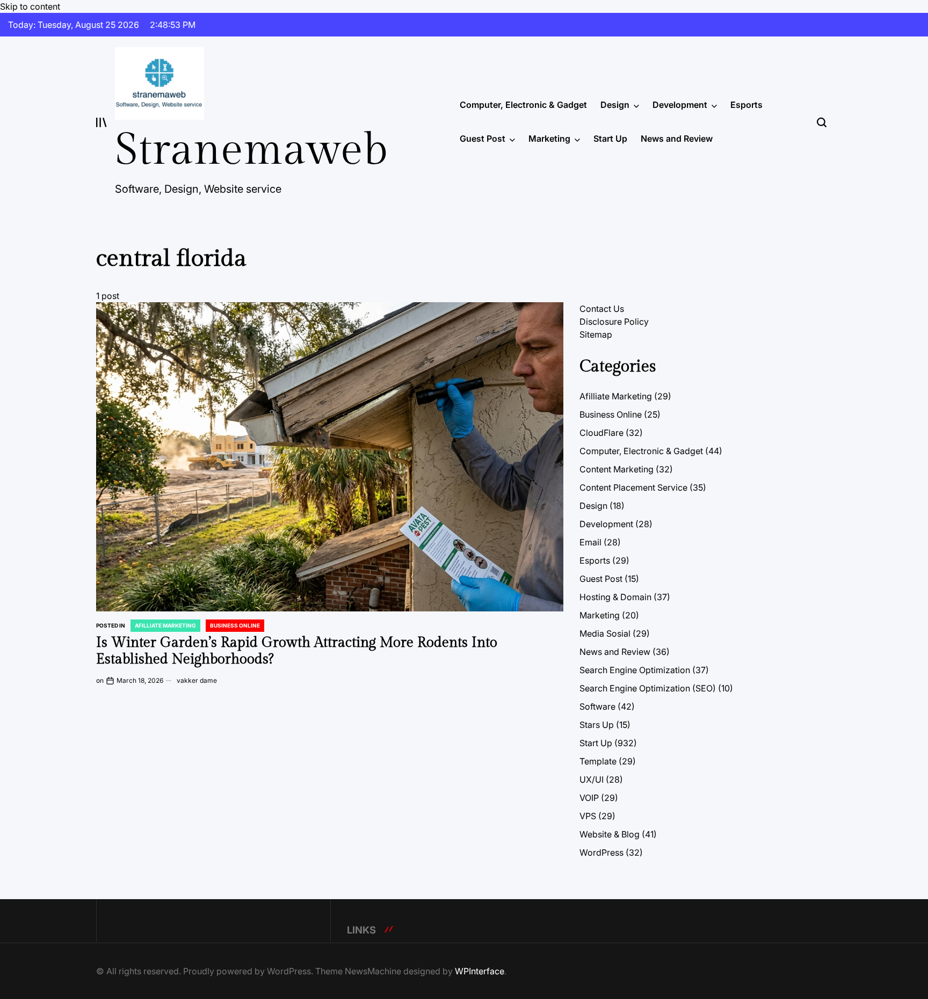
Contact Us (601, 308)
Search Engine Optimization (634, 670)
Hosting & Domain (615, 597)
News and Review (677, 138)
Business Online (235, 625)
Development (680, 104)
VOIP (589, 797)
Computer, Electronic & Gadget (523, 104)
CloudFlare (601, 432)
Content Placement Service (633, 487)
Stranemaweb (251, 150)
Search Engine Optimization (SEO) (647, 688)
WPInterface (479, 971)
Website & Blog (609, 834)
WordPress (601, 852)
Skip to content (30, 6)
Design (614, 104)
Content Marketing (616, 469)
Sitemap (595, 334)
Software (597, 706)
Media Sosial (604, 633)
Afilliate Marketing (165, 625)
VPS (587, 816)
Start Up (610, 138)
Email (590, 542)
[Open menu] (101, 122)
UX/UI (591, 779)
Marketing (549, 138)
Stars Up (596, 724)
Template (598, 761)
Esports (746, 104)
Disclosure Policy (614, 321)
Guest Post (482, 138)
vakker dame (197, 680)
